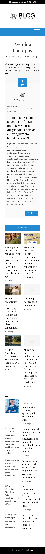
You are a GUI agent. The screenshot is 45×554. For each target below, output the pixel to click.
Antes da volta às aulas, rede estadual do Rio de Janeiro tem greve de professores (30, 468)
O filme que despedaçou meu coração (31, 302)
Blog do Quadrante (24, 100)
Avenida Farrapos (16, 109)
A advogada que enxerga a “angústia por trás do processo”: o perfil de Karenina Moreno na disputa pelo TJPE (13, 262)
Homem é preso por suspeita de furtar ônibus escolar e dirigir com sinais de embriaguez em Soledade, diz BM (21, 127)
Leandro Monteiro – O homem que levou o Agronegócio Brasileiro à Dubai (29, 410)
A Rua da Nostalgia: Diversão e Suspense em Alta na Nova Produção (12, 357)
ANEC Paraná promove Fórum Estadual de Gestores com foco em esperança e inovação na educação (31, 260)
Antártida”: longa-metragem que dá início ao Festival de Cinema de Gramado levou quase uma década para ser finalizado (32, 366)
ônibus (27, 109)
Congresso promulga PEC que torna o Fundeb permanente (30, 521)
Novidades (13, 106)
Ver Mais (31, 213)
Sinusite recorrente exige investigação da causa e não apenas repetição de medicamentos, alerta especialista (13, 313)
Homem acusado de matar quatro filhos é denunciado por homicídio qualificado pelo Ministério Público (31, 440)
